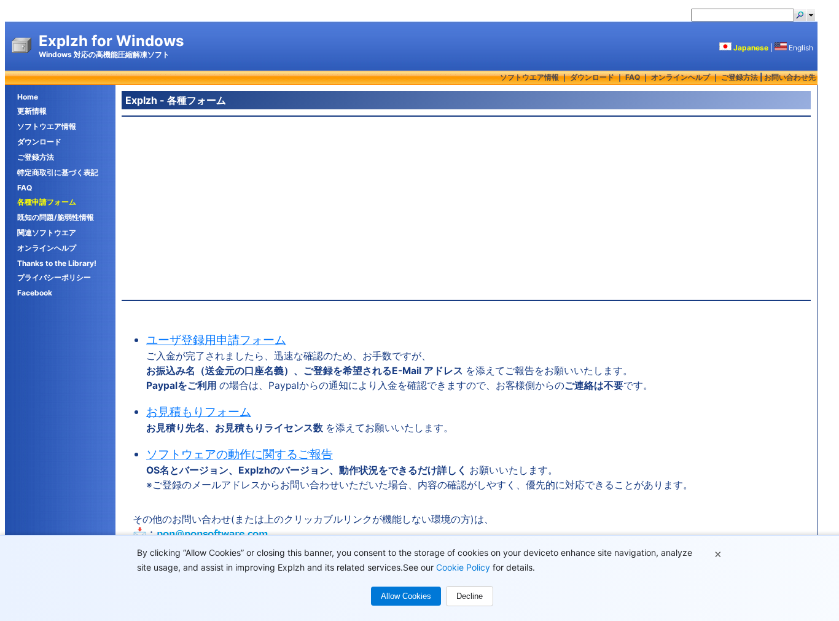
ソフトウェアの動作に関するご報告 (239, 454)
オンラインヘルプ (680, 77)
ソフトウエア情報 (529, 77)
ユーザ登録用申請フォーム (216, 340)
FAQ (632, 77)
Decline (469, 596)
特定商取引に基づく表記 (57, 172)
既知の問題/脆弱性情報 (55, 217)
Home (27, 96)
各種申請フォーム (46, 201)
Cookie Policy (463, 567)
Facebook (34, 292)
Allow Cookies (406, 596)
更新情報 (32, 110)
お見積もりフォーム (198, 412)
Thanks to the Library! (56, 263)
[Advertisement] (466, 208)
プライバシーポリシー (54, 277)
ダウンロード (592, 77)
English (801, 47)
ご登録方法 (739, 77)
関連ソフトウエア (46, 232)
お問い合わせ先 (790, 77)
